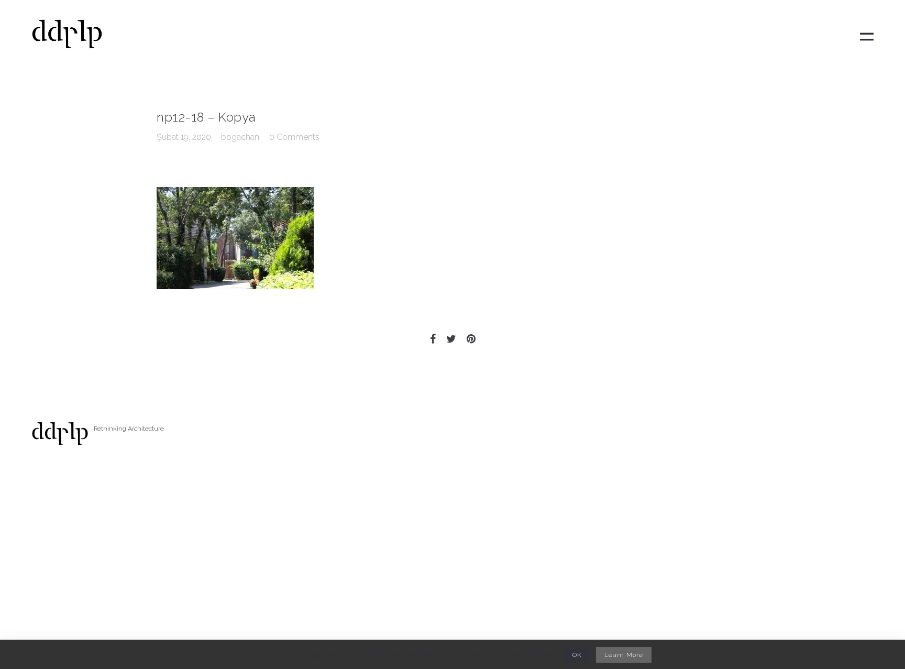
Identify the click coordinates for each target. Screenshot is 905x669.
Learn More (623, 655)
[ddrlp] (67, 37)
